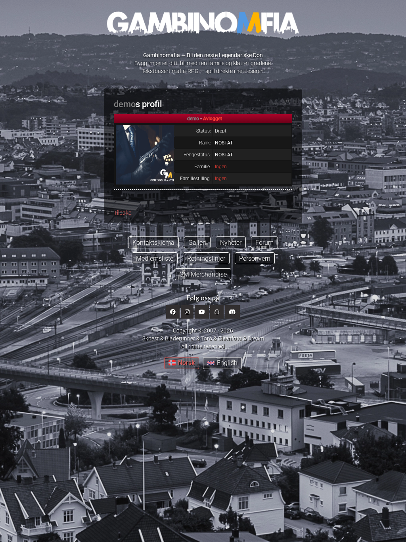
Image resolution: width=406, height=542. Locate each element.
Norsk (186, 363)
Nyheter (230, 242)
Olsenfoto (230, 338)
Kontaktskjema (153, 242)
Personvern (254, 258)
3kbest (150, 338)
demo (125, 104)
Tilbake (122, 212)
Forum (264, 242)
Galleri (197, 242)
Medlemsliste (154, 258)
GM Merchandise (203, 274)
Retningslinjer (206, 258)
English (227, 363)
